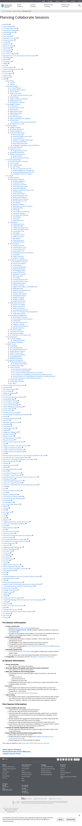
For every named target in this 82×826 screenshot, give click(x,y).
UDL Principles (14, 163)
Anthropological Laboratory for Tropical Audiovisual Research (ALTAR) (24, 455)
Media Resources (18, 288)
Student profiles (8, 592)
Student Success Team (16, 353)
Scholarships (7, 48)
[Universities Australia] (40, 799)
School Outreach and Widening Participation (16, 414)
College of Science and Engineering (14, 451)
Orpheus (6, 508)
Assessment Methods (16, 147)
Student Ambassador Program (12, 69)
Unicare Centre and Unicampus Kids (14, 385)
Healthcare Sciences (45, 770)
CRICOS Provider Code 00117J (11, 810)
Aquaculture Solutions (10, 465)
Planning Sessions (18, 240)
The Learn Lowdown (16, 330)
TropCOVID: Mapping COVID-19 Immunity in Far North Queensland (23, 600)
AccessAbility (13, 346)
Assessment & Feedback (17, 179)
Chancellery (6, 424)
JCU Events (6, 557)
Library (57, 1)
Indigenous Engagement (10, 432)
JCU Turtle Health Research (11, 504)
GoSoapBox (16, 233)
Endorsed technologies (16, 333)
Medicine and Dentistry (46, 772)
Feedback (76, 759)
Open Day (6, 34)
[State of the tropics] (55, 799)
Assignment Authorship (20, 151)
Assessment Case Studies (17, 133)
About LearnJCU (14, 177)
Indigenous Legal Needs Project (13, 547)
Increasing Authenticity (20, 142)
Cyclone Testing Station (10, 494)
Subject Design (14, 97)
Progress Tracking (18, 258)
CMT (4, 489)
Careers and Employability (17, 355)
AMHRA (5, 467)
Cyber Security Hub (9, 533)
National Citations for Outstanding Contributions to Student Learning (34, 376)
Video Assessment (18, 220)
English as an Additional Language (20, 118)
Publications (7, 44)
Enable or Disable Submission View (23, 190)
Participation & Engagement (18, 315)
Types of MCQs (17, 156)
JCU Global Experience (10, 28)
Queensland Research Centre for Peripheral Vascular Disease (21, 576)
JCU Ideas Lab (7, 512)
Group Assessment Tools (20, 195)
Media (5, 608)
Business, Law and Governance (48, 768)
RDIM (5, 580)
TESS (5, 510)
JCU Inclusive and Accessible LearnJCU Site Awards (28, 373)
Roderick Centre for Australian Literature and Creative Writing (22, 584)
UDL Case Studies (15, 167)
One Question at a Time (20, 201)
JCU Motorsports (8, 559)
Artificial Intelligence (16, 131)
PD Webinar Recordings (20, 364)
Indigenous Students (26, 772)
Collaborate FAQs (18, 226)
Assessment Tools (15, 149)
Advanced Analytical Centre (11, 461)
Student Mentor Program (17, 351)
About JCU (6, 420)
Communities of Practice (17, 381)
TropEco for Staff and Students (12, 598)
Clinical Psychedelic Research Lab (13, 481)
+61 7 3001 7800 (25, 793)
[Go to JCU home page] (5, 759)
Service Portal (14, 109)
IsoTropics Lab (7, 551)
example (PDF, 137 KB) (21, 628)
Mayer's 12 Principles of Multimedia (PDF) (25, 287)
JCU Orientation (8, 73)
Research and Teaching (48, 5)
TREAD (5, 596)
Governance (7, 426)
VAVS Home (7, 604)
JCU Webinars (7, 555)
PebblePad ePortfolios (19, 296)
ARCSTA (5, 471)
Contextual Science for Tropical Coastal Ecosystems (18, 586)
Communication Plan (19, 249)
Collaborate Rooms (17, 11)
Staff (43, 1)
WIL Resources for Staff (17, 124)
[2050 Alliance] (26, 799)
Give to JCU (6, 545)
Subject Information (16, 93)
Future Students (20, 5)
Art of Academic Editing (10, 403)
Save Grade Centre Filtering (21, 211)
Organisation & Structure (17, 303)
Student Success (11, 344)
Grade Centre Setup (19, 194)
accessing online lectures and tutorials (39, 646)
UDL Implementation (16, 165)
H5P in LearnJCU (18, 276)
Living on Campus (8, 40)
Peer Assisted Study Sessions (18, 349)
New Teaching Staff (15, 117)
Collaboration (14, 222)
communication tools (15, 738)
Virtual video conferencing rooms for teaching (35, 743)
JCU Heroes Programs (10, 54)
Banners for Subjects (19, 263)
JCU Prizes (6, 395)
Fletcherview (7, 500)
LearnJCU (65, 1)
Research (6, 617)
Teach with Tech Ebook (17, 331)
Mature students (8, 46)
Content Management (19, 267)
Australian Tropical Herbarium (12, 475)
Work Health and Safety (10, 528)
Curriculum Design (15, 88)
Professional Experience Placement (14, 397)
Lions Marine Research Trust (12, 473)
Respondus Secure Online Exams (22, 206)
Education (62, 774)
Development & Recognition (14, 360)
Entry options (7, 50)
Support (12, 84)
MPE (4, 453)
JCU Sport (6, 561)
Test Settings (17, 217)
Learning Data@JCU (16, 339)
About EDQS (10, 81)
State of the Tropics (9, 588)
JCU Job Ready (7, 391)
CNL (4, 516)
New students (7, 71)
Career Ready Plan (8, 409)
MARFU (5, 506)
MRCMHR (6, 24)
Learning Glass (14, 115)
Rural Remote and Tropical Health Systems (16, 457)
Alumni (5, 416)
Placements (6, 77)
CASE (5, 444)
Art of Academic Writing (10, 401)
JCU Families (7, 52)
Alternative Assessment (17, 129)
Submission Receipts (19, 213)
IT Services (6, 553)
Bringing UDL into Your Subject (22, 174)
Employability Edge (9, 399)
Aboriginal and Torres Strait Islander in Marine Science (19, 56)
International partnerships (11, 418)
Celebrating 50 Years (9, 428)
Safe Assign (16, 210)
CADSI (5, 514)
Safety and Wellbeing (9, 393)
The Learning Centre (16, 347)
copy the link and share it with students (25, 693)
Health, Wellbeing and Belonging (13, 407)
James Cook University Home (8, 5)
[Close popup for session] (79, 815)
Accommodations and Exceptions (22, 319)
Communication (14, 244)
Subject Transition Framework (19, 99)
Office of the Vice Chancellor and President (16, 569)
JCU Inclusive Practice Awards (21, 371)
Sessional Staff (14, 120)
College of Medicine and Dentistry (13, 450)
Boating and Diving (9, 479)
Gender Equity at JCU (9, 543)
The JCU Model (14, 91)
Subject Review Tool (16, 100)
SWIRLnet (6, 594)
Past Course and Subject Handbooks (14, 524)
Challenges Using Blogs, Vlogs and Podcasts (26, 145)
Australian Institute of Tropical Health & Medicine (18, 611)
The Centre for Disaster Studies (13, 496)
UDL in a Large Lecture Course (22, 168)
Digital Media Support (16, 111)
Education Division (9, 434)
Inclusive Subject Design (13, 160)
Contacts (12, 83)
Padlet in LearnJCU (18, 237)
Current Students (33, 5)
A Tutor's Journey (18, 138)
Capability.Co (7, 61)
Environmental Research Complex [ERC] (15, 539)
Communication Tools (19, 247)
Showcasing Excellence (16, 380)
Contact (73, 1)
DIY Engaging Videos (19, 270)
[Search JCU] (79, 5)
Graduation (6, 387)
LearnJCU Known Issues (17, 108)
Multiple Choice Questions (17, 154)
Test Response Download (20, 215)
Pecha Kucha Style (18, 134)
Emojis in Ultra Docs (19, 272)
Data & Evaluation (11, 337)
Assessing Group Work (20, 185)
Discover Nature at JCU (10, 531)
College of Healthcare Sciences (12, 448)
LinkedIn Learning (18, 285)
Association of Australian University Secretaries (17, 535)
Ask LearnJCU (14, 106)
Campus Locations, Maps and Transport (9, 769)
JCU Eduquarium (8, 502)
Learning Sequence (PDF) (20, 279)
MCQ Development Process (21, 158)
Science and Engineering (46, 774)
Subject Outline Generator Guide (22, 95)
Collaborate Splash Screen (21, 229)
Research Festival (8, 436)
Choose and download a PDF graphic (20, 651)
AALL (5, 65)
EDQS (3, 11)
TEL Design (8, 11)
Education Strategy (12, 86)
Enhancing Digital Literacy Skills (22, 136)
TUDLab (6, 602)
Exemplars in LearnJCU (20, 274)
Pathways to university (10, 38)
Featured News (5, 776)
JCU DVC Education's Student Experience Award (27, 378)
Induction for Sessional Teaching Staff (24, 122)
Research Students (26, 776)
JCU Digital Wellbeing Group (11, 469)
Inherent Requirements (10, 549)
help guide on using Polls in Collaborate (42, 657)
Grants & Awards (15, 367)
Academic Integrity (15, 127)
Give (79, 1)
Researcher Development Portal (13, 582)
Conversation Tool (18, 231)
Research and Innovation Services (13, 442)
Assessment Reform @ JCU (18, 90)
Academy (6, 430)
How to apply (7, 36)
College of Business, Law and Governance (16, 446)
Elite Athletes (7, 58)
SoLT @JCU (13, 383)
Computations (17, 265)
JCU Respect (7, 613)
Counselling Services (16, 356)
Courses (5, 42)
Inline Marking (17, 192)
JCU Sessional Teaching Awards (22, 369)
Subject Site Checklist (19, 301)
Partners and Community (65, 5)
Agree (60, 819)
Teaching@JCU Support (13, 104)
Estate (5, 526)
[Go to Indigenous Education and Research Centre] (14, 804)
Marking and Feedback (19, 197)
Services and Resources (65, 772)
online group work (47, 736)
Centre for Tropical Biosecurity (12, 483)
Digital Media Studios (16, 113)
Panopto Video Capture (20, 294)
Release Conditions (18, 204)
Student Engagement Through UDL (23, 170)
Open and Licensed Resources (22, 290)
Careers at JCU (7, 411)
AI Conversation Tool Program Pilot (20, 335)
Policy (5, 572)
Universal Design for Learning (19, 161)
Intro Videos (16, 278)
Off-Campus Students (9, 389)
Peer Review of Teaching (17, 102)
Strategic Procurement (10, 590)
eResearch (6, 520)
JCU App (50, 1)
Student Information (19, 340)
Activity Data (16, 321)
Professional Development (18, 362)
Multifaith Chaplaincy (16, 358)
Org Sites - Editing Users (20, 322)
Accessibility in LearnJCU (20, 262)
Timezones (16, 219)
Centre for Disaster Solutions (12, 491)
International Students (10, 30)
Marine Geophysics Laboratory (12, 567)
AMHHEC (6, 463)
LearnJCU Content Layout (20, 281)
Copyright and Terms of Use (12, 609)
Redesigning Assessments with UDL (23, 172)
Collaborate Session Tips (20, 228)
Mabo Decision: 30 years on (11, 565)
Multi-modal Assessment (20, 143)
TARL (5, 518)
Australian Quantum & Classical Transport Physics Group (20, 477)
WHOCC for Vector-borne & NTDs (13, 606)
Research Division (8, 440)
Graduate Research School (11, 438)
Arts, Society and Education (47, 766)
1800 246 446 (5, 786)
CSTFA (5, 493)
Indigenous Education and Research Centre (16, 522)
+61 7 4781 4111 (25, 786)
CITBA (5, 487)
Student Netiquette (18, 242)
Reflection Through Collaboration (23, 140)
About (4, 765)
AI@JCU (5, 63)
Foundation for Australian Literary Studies (16, 541)
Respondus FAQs (18, 208)
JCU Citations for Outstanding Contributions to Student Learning (32, 374)
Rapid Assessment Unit (10, 578)
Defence (5, 59)
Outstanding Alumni (9, 570)
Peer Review (16, 202)
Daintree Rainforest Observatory (13, 498)
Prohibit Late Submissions (21, 326)
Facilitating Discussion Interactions (23, 253)
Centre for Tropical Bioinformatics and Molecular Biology (20, 485)
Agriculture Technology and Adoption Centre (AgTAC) (19, 459)
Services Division (8, 537)
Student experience (9, 32)
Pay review (6, 615)
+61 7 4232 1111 (25, 790)
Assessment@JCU (11, 126)
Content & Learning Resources (19, 260)
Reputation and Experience (11, 422)
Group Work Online (19, 235)
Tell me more (71, 819)
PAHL (5, 574)
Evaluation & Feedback (16, 342)
